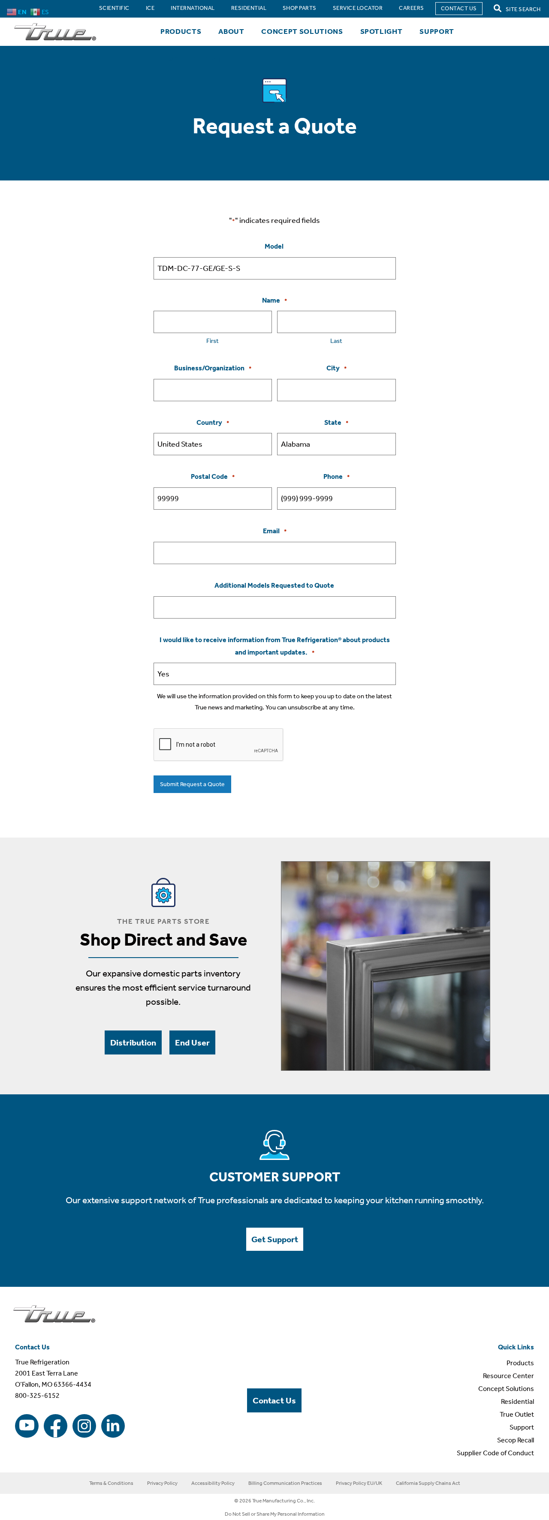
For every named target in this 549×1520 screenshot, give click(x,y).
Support (436, 31)
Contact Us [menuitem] (459, 8)
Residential (517, 1401)
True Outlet (517, 1414)
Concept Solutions (302, 31)
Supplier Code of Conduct (495, 1453)
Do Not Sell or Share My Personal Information (275, 1514)
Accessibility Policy (213, 1483)
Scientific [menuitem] (114, 8)
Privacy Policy (162, 1483)
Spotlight (381, 31)
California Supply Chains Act (428, 1483)
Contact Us (274, 1400)
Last (336, 341)
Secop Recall (515, 1440)
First (212, 341)
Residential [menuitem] (248, 8)
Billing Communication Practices (285, 1483)
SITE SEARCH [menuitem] (522, 9)
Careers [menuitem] (411, 8)
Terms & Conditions (111, 1483)
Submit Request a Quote (192, 784)
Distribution (133, 1042)
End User (192, 1042)
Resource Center (195, 59)
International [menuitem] (192, 8)
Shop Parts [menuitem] (300, 8)
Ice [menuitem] (150, 8)
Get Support (274, 1239)
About (231, 31)
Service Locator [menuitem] (358, 8)
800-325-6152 (37, 1395)
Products (180, 31)
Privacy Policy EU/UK (359, 1483)
